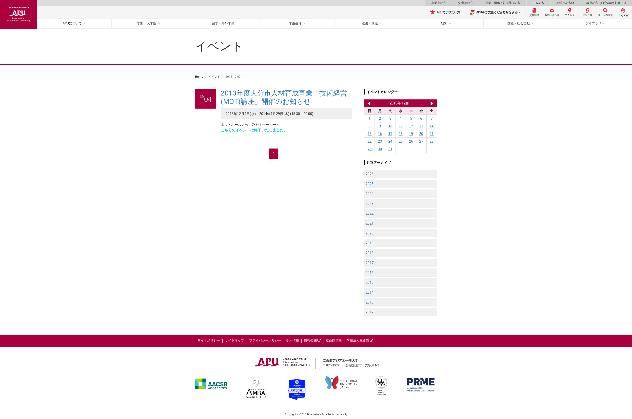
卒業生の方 (438, 3)
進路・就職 (370, 23)
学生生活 (295, 23)
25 (401, 141)
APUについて (72, 23)
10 (390, 126)
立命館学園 (334, 340)
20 (421, 134)
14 (432, 126)
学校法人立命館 (358, 340)
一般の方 (538, 3)
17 (390, 134)
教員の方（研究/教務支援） (604, 3)
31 (390, 149)
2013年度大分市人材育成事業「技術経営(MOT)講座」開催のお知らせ (284, 97)
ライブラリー (595, 23)
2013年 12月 (399, 103)
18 (401, 134)
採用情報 (292, 340)
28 (432, 141)
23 (380, 141)
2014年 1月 (432, 103)
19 (411, 134)
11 (401, 126)
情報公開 (310, 340)
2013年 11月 (368, 103)
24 (390, 141)
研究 (444, 23)
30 (380, 149)
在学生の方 (563, 3)
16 (380, 134)
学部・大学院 (146, 23)
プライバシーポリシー (265, 340)
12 (411, 126)
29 (370, 149)
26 (411, 141)
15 (370, 134)
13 (421, 126)
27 (421, 141)
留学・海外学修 (223, 23)
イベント (214, 76)
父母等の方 (465, 3)
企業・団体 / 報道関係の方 (502, 3)
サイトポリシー (209, 340)
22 (370, 141)
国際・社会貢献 (518, 23)
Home (199, 76)
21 (432, 134)
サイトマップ (234, 340)
